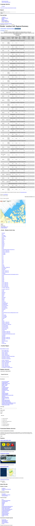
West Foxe (3, 339)
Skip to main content (5, 1)
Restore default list (6, 425)
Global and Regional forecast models (7, 395)
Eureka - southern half (5, 271)
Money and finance (5, 512)
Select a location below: (4, 195)
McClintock (3, 297)
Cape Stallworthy (12, 66)
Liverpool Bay (13, 125)
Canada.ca (3, 17)
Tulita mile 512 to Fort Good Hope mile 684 (8, 333)
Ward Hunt (3, 336)
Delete (1, 412)
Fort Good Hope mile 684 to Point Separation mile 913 (10, 274)
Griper (3, 276)
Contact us (3, 488)
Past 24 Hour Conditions (10, 28)
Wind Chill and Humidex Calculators (7, 403)
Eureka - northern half (5, 270)
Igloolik (3, 281)
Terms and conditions (5, 522)
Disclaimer (18, 35)
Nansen (3, 300)
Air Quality (3, 386)
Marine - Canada (4, 385)
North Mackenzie (4, 304)
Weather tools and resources (6, 489)
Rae (2, 319)
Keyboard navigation (6, 424)
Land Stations (6, 194)
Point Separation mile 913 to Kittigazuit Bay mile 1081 (10, 312)
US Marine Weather (4, 227)
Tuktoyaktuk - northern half (6, 331)
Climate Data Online (23, 192)
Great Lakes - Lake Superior (6, 358)
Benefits (3, 503)
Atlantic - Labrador (5, 352)
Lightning (3, 391)
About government (5, 495)
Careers (3, 490)
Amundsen (3, 235)
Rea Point (12, 148)
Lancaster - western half (5, 288)
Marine (3, 19)
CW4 (3, 261)
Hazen (3, 280)
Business (3, 502)
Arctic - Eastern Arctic (5, 350)
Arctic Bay (12, 48)
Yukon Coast (4, 343)
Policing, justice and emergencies (7, 509)
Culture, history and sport (6, 508)
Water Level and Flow (5, 397)
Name (1, 408)
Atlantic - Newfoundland (5, 355)
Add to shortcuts (5, 418)
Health (3, 504)
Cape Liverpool (12, 56)
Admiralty (3, 233)
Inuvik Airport (13, 102)
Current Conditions (3, 28)
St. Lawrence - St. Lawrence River (7, 367)
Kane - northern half (5, 284)
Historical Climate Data (5, 398)
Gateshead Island (12, 87)
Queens (3, 318)
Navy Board (4, 301)
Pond (3, 313)
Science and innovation (5, 513)
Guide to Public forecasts (6, 399)
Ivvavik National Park (12, 110)
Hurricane (3, 392)
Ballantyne (3, 238)
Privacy (3, 523)
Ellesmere (3, 269)
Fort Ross (12, 83)
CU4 (2, 256)
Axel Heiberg (4, 236)
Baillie (3, 237)
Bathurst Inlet (13, 52)
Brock (3, 247)
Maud (3, 296)
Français (3, 6)
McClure (3, 298)
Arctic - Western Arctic (5, 21)
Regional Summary (18, 28)
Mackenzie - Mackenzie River (6, 361)
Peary (3, 310)
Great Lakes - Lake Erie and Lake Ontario (8, 356)
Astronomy (3, 396)
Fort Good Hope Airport (12, 75)
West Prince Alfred (5, 340)
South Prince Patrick (5, 327)
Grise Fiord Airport (12, 94)
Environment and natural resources (7, 506)
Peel (2, 311)
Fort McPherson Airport (12, 78)
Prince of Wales (4, 316)
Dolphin (3, 266)
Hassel (3, 279)
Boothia (3, 244)
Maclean (3, 293)
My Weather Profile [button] (3, 23)
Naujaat (13, 136)
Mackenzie (3, 292)
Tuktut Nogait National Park (13, 183)
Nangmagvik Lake (12, 132)
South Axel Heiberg (5, 325)
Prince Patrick (4, 317)
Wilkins (3, 342)
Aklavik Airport (12, 40)
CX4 (2, 263)
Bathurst (3, 243)
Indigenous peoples (5, 514)
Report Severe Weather (5, 381)
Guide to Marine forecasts (6, 400)
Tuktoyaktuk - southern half (6, 332)
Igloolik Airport (13, 97)
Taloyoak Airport (12, 172)
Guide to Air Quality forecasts (6, 401)
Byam (3, 248)
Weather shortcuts (9, 23)
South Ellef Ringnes (5, 326)
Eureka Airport (13, 70)
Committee (3, 253)
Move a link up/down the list (7, 421)
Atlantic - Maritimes (5, 353)
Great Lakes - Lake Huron (6, 357)
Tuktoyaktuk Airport (13, 179)
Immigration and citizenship (6, 500)
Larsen (3, 290)
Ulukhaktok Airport (12, 187)
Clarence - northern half (5, 250)
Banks (3, 240)
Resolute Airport (12, 152)
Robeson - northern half (5, 322)
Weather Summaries (5, 393)
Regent (3, 320)
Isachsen (12, 107)
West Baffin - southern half (6, 338)
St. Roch (3, 330)
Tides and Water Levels (4, 226)
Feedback (4, 479)
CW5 (3, 262)
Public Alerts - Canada (5, 390)
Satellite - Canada (5, 384)
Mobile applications (5, 520)
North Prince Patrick (5, 305)
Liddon (3, 291)
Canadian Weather (5, 382)
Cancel (4, 410)
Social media (4, 519)
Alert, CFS (12, 45)
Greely (3, 275)
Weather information (5, 18)
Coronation (3, 254)
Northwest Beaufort (5, 303)
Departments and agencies (6, 494)
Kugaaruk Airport (12, 117)
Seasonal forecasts (5, 388)
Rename (2, 411)
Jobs (3, 499)
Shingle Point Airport (13, 165)
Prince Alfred (4, 314)
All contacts (4, 493)
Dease (3, 264)
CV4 (2, 257)
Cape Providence (12, 63)
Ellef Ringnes (4, 268)
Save (1, 410)
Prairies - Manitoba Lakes (6, 366)
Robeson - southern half (5, 323)
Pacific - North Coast (5, 363)
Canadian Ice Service (5, 387)
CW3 (3, 260)
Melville (3, 299)
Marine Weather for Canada (4, 348)
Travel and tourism (5, 501)
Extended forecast (5, 389)
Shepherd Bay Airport (12, 161)
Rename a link (5, 422)
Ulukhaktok (3, 335)
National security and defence (6, 507)
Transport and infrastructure (6, 510)
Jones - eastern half (5, 282)
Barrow (3, 241)
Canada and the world (5, 511)
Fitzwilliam (3, 273)
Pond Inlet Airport (12, 145)
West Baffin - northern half (6, 337)
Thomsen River (12, 176)
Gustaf (3, 277)
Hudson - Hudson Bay (5, 360)
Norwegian (3, 309)
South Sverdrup (4, 329)
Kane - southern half (5, 286)
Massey (3, 294)
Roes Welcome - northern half (6, 324)
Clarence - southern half (5, 251)
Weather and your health (5, 404)
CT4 (2, 255)
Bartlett (3, 242)
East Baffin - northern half (6, 267)
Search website (2, 11)
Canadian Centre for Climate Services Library (9, 402)
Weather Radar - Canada (6, 383)
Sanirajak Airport (12, 157)
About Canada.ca (4, 521)
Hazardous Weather (5, 394)
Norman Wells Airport (12, 140)
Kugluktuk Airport (12, 121)
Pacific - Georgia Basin (5, 362)
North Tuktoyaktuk (5, 307)
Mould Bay (12, 128)
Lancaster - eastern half (5, 287)
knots (3, 38)
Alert (2, 234)
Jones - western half (5, 283)
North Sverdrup (4, 306)
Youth (3, 515)
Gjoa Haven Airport (13, 90)
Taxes (3, 505)
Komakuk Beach (12, 114)
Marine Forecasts (4, 20)
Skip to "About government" (6, 2)
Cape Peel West (12, 59)
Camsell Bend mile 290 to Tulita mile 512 (8, 249)
